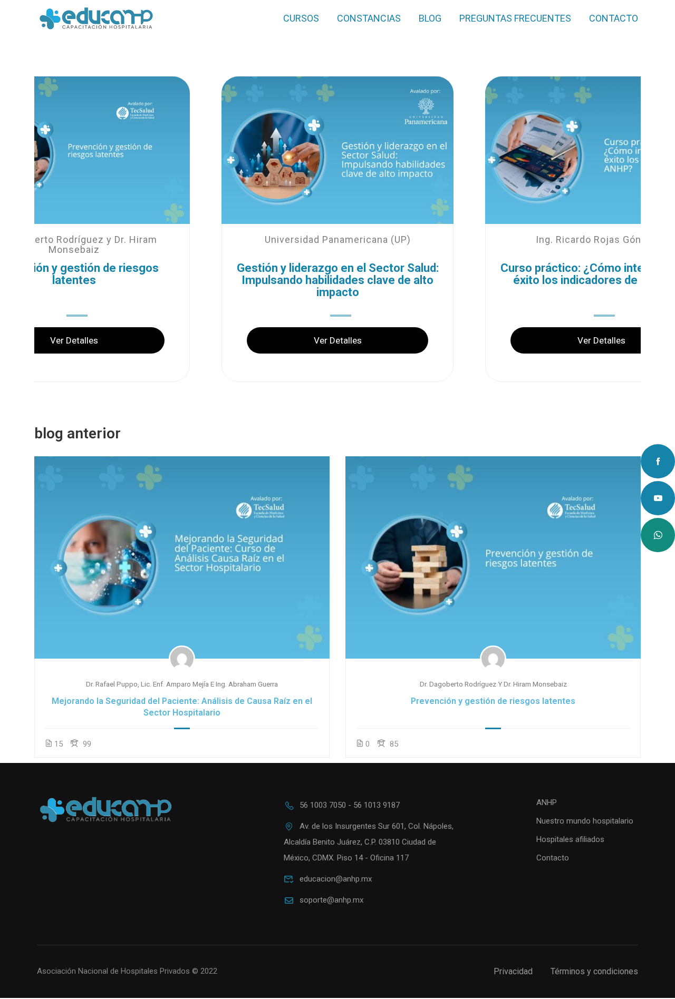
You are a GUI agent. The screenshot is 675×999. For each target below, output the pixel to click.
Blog (430, 18)
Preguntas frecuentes (515, 18)
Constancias (369, 18)
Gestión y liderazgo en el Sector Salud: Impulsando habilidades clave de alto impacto (338, 280)
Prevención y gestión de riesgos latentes (493, 701)
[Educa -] (96, 18)
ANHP (546, 802)
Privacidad (513, 971)
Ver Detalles (338, 340)
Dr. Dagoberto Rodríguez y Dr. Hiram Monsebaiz (493, 684)
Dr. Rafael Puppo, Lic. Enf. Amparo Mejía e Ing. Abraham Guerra (182, 684)
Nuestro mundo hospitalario (584, 821)
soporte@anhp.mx (331, 900)
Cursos (301, 18)
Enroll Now (182, 557)
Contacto (613, 18)
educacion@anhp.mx (336, 879)
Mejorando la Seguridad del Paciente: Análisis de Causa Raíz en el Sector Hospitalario (182, 707)
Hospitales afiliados (570, 839)
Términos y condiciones (594, 971)
